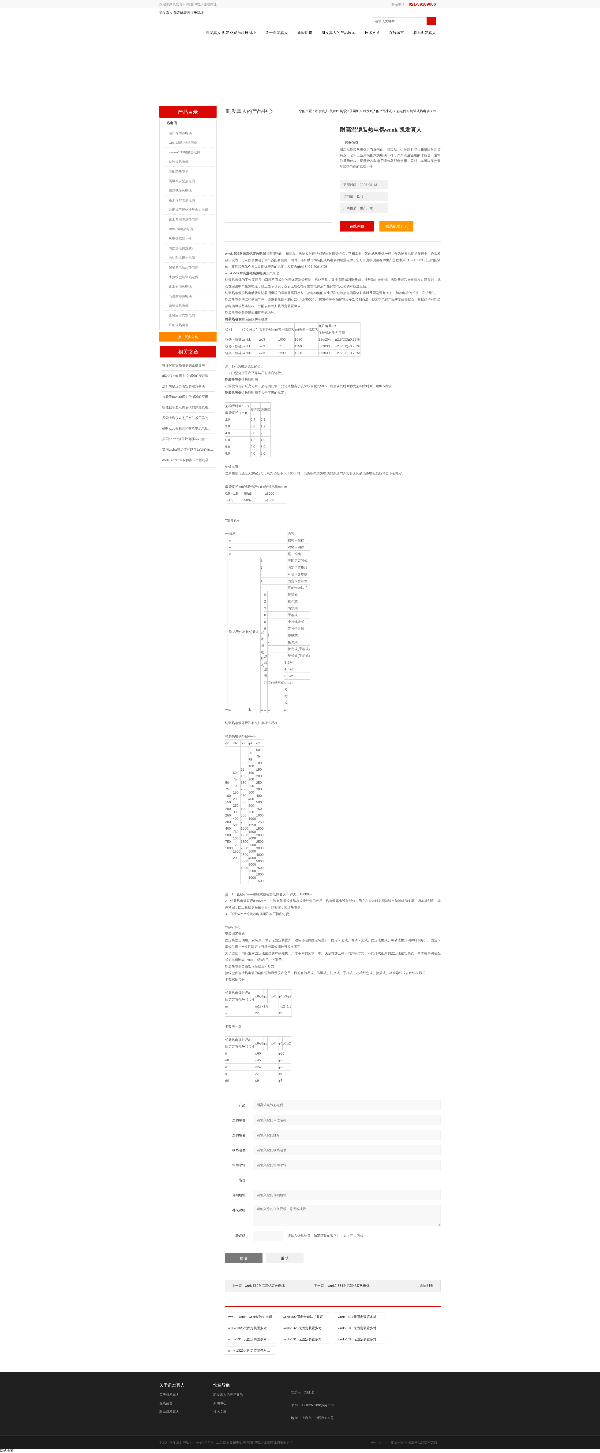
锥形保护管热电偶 (182, 200)
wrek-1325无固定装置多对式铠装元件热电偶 (251, 1328)
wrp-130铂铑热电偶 (183, 142)
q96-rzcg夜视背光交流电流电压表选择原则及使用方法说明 (188, 428)
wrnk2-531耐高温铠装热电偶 (349, 1285)
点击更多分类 (188, 337)
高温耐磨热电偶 (180, 296)
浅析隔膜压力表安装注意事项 (183, 386)
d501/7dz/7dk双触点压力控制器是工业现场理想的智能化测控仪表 (188, 460)
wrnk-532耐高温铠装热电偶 (265, 1285)
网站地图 (6, 1451)
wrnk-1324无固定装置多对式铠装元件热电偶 (361, 1317)
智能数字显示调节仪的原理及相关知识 (188, 407)
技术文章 (372, 33)
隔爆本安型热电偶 (182, 181)
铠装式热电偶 (178, 162)
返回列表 (426, 1285)
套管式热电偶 (178, 306)
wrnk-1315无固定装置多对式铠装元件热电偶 (306, 1339)
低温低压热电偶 (180, 190)
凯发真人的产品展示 (338, 33)
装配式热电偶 (178, 171)
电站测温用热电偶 (182, 258)
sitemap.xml (379, 1442)
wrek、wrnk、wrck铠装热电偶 (250, 1317)
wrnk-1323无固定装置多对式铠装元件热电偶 (251, 1350)
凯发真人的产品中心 (378, 111)
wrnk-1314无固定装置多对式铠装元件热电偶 (251, 1339)
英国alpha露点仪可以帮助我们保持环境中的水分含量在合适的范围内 (188, 449)
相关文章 (188, 352)
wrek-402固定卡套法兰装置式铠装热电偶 (306, 1317)
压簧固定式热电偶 (182, 315)
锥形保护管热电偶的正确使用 (183, 365)
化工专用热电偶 (180, 286)
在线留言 (396, 33)
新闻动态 (304, 33)
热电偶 (171, 123)
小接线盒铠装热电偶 (183, 277)
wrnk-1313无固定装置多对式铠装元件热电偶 (361, 1328)
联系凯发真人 (424, 33)
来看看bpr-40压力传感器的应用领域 (188, 397)
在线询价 (356, 226)
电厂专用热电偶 (180, 133)
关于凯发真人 (276, 33)
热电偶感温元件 (180, 238)
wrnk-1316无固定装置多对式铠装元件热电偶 (361, 1339)
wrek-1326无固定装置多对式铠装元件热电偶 (306, 1328)
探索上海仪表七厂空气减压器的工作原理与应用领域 (188, 418)
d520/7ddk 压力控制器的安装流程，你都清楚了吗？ (188, 376)
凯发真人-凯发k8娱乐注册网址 (194, 4)
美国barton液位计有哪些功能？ (185, 439)
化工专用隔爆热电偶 (183, 219)
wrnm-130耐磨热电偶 (184, 152)
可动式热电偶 (178, 325)
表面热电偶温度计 (182, 248)
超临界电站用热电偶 (183, 267)
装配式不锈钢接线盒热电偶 (188, 210)
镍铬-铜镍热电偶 (181, 229)
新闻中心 (219, 1403)
